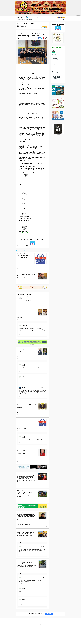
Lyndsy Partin (24, 577)
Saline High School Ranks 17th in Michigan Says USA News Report (25, 533)
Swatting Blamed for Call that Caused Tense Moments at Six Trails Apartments (26, 406)
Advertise (30, 19)
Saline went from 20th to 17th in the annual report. (24, 535)
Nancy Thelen (19, 265)
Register (60, 19)
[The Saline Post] (23, 17)
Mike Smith (23, 364)
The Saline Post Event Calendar (57, 47)
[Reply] (20, 245)
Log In (63, 19)
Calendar (19, 19)
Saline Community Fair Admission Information (23, 257)
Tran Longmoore (19, 280)
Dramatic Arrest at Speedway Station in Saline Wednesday (26, 563)
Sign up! (32, 241)
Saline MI (18, 32)
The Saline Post (27, 459)
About (33, 19)
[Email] (46, 37)
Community (23, 19)
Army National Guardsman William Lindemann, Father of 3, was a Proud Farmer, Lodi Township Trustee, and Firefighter (26, 516)
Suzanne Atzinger (24, 325)
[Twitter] (41, 37)
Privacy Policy (42, 624)
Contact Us (38, 620)
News (16, 19)
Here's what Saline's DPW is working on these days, (25, 277)
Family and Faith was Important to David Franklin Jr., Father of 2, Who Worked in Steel (25, 452)
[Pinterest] (43, 37)
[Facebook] (39, 37)
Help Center (42, 620)
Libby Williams (24, 387)
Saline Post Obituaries (20, 459)
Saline (18, 253)
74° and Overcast (41, 17)
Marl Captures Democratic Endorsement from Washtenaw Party (26, 311)
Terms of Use (38, 624)
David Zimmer (24, 546)
